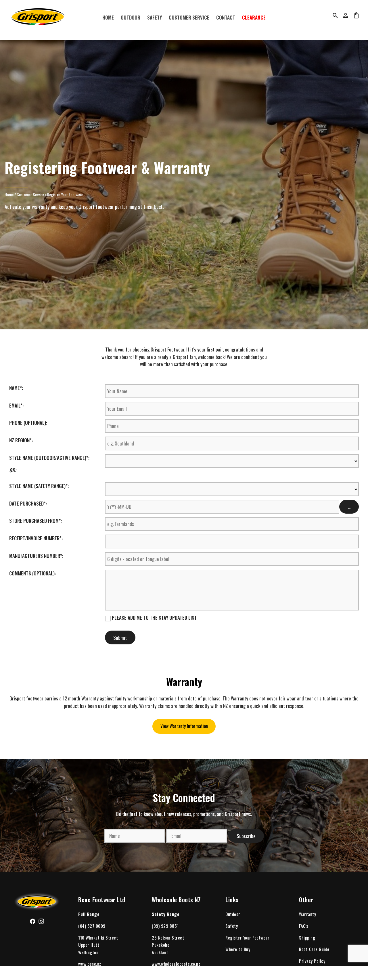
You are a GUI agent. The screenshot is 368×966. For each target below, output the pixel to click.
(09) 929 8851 (165, 926)
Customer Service (189, 17)
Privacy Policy (312, 961)
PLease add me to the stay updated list (154, 617)
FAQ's (303, 926)
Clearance (254, 17)
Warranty (307, 914)
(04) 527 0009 (92, 926)
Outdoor (130, 17)
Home (108, 17)
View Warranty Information (184, 726)
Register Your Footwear (65, 194)
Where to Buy (237, 949)
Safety (154, 17)
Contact (225, 17)
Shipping (307, 937)
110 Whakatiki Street (98, 937)
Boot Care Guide (314, 949)
